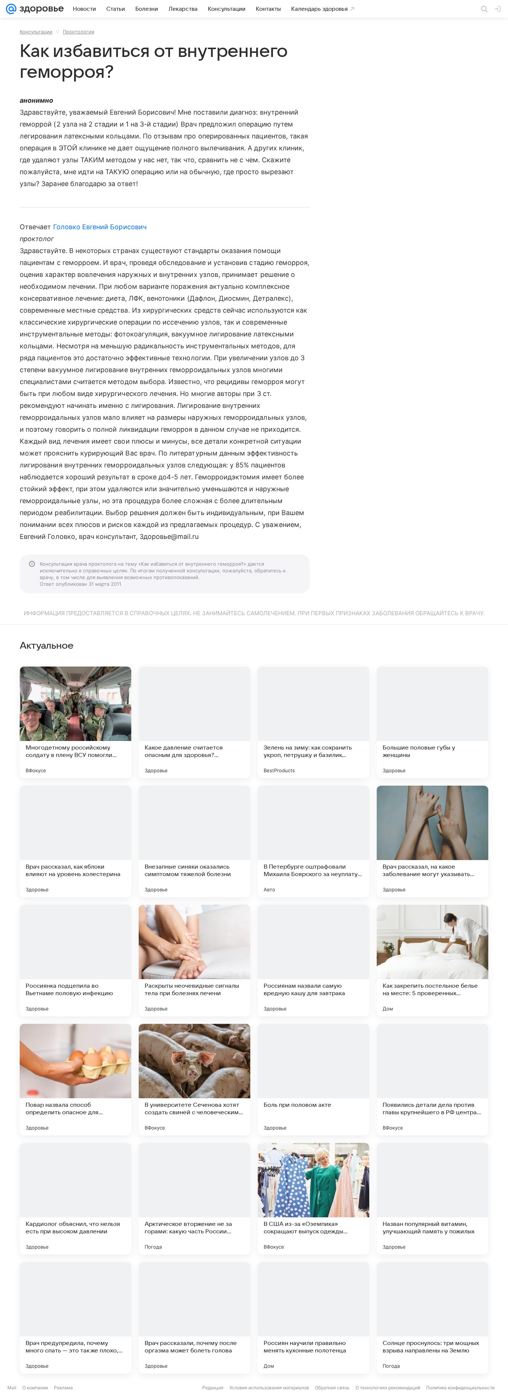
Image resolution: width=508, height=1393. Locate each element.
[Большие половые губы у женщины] (432, 722)
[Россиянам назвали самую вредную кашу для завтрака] (313, 960)
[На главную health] (40, 9)
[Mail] (11, 9)
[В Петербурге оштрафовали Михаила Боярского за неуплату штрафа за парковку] (313, 841)
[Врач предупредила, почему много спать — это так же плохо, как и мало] (75, 1318)
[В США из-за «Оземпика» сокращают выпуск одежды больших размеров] (313, 1199)
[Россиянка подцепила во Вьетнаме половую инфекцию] (75, 960)
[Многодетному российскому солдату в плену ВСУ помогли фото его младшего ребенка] (75, 722)
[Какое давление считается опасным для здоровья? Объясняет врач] (194, 722)
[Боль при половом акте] (313, 1079)
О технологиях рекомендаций (388, 1387)
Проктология (78, 32)
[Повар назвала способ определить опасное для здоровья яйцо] (75, 1079)
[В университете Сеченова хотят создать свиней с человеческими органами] (194, 1079)
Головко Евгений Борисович (100, 227)
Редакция (213, 1387)
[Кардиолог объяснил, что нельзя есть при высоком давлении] (75, 1199)
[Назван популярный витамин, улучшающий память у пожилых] (432, 1199)
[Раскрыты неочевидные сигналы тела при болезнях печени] (194, 960)
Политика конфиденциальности (460, 1387)
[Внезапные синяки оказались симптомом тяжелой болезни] (194, 841)
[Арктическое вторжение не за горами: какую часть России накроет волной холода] (194, 1199)
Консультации (36, 32)
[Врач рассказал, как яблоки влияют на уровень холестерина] (75, 841)
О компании (35, 1387)
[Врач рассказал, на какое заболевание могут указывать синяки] (432, 841)
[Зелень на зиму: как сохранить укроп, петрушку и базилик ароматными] (313, 722)
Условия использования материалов (269, 1387)
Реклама (63, 1387)
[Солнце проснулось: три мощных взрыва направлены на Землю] (432, 1318)
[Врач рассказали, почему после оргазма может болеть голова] (194, 1318)
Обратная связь (332, 1387)
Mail (11, 1387)
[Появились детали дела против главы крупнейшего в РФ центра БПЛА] (432, 1079)
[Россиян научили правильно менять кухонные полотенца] (313, 1318)
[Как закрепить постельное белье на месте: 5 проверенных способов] (432, 960)
